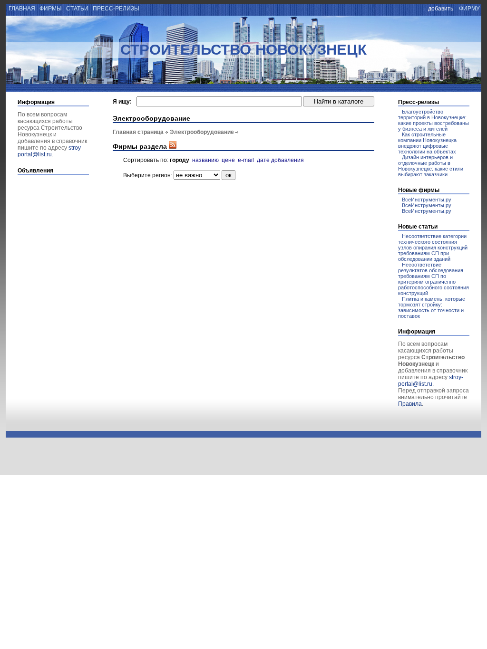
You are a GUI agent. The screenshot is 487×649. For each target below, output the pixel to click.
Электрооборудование (202, 132)
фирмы (50, 8)
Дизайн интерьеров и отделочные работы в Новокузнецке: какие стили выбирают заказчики (430, 165)
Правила (410, 404)
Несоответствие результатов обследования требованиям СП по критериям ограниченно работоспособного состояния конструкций (433, 279)
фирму (469, 8)
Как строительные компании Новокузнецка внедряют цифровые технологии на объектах (427, 143)
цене (228, 160)
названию (205, 160)
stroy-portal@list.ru (50, 151)
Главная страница (138, 132)
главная (21, 8)
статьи (77, 8)
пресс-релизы (116, 8)
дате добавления (280, 160)
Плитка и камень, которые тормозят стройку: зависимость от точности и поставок (431, 307)
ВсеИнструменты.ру (426, 199)
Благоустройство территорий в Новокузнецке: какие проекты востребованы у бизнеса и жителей (433, 120)
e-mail (246, 160)
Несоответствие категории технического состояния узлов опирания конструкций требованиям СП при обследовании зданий (433, 247)
